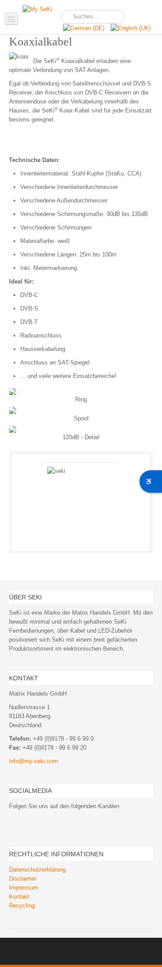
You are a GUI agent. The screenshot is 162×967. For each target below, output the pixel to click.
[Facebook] (15, 822)
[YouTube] (28, 822)
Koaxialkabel (40, 41)
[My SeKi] (40, 15)
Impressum (23, 887)
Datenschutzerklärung (37, 869)
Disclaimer (22, 878)
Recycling (22, 905)
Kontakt (19, 896)
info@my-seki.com (33, 761)
